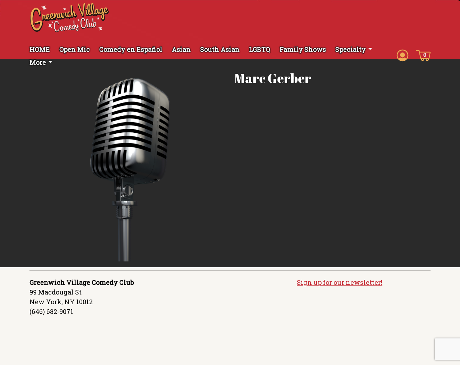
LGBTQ (259, 49)
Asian (181, 49)
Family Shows (303, 49)
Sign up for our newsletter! (339, 282)
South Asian (220, 49)
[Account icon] (402, 54)
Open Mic (74, 49)
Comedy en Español (130, 49)
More (37, 62)
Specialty (350, 49)
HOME (39, 49)
